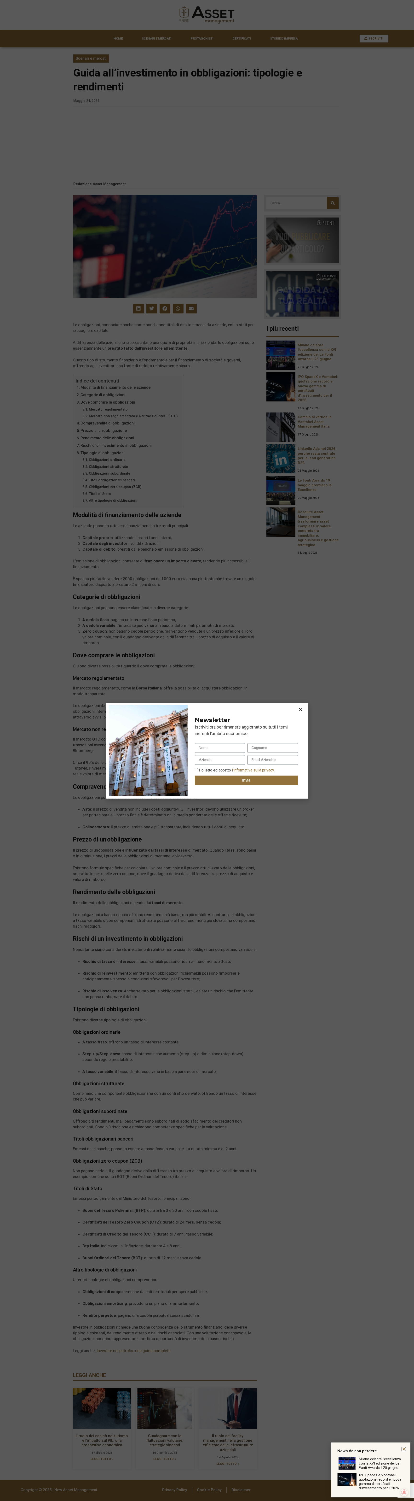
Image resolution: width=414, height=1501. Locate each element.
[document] (207, 750)
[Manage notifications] (404, 1492)
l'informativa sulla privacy (252, 770)
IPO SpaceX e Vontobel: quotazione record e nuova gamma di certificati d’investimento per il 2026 (380, 1481)
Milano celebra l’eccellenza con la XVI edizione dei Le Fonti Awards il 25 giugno (380, 1463)
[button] (301, 709)
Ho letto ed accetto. (237, 770)
